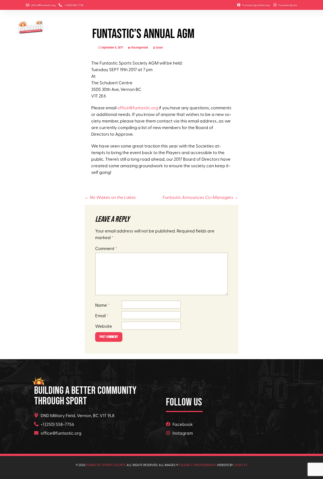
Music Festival (115, 26)
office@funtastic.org (137, 107)
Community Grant (184, 26)
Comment (106, 248)
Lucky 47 (240, 465)
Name (102, 305)
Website (103, 326)
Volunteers (280, 26)
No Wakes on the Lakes (110, 197)
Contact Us (56, 32)
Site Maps (216, 26)
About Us (53, 26)
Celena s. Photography (197, 465)
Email (102, 315)
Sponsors (152, 26)
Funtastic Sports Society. (106, 465)
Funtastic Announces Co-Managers (200, 197)
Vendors (253, 26)
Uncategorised (139, 47)
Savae (159, 47)
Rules (135, 26)
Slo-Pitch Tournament (82, 26)
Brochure (235, 26)
